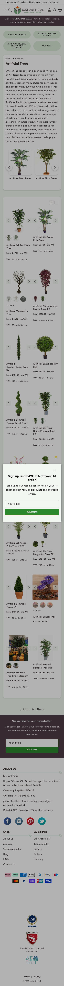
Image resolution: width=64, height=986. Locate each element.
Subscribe (32, 512)
